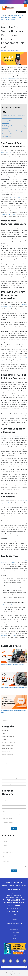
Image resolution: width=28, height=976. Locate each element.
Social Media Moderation (7, 781)
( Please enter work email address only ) (11, 814)
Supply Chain (5, 733)
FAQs (14, 938)
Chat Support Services (14, 911)
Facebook (4, 635)
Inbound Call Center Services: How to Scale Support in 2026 (14, 687)
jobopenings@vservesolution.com (14, 902)
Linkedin (13, 635)
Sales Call (4, 739)
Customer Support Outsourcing (9, 778)
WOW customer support (17, 50)
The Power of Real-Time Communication (13, 115)
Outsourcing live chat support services (13, 436)
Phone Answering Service (8, 757)
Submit (14, 828)
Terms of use (14, 930)
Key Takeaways (6, 136)
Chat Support (5, 763)
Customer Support (6, 748)
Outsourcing (5, 751)
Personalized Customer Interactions (12, 118)
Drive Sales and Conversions (10, 133)
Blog (7, 15)
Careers (14, 919)
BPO (3, 769)
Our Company (14, 927)
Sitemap (14, 917)
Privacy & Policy (14, 932)
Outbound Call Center (7, 736)
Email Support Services (14, 908)
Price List (14, 935)
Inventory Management (7, 742)
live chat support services (10, 78)
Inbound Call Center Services (8, 775)
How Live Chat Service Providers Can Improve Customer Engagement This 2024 (12, 17)
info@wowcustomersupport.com (14, 897)
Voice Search (5, 730)
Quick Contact (21, 12)
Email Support (5, 760)
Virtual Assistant (5, 784)
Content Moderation (7, 754)
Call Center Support (6, 745)
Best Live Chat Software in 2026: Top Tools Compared (12, 664)
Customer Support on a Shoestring (12, 131)
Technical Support (6, 772)
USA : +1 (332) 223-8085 (14, 893)
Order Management (7, 766)
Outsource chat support (10, 605)
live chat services (6, 152)
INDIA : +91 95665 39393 (14, 895)
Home (3, 15)
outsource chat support (8, 214)
